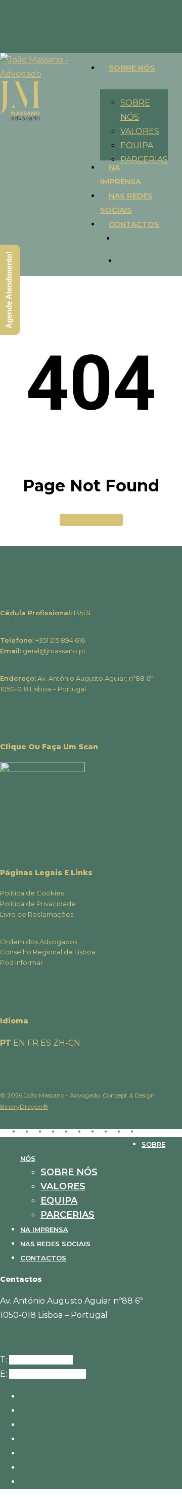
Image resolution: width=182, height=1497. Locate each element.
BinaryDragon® (24, 1106)
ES (45, 1043)
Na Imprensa (44, 1229)
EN (19, 1043)
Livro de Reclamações (36, 914)
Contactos (43, 1258)
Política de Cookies (32, 893)
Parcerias (67, 1214)
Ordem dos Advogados (38, 942)
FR (32, 1043)
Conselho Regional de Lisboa (48, 952)
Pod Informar (21, 962)
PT (5, 1043)
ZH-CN (66, 1043)
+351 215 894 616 (41, 1360)
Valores (62, 1186)
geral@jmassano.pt (47, 1374)
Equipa (58, 1200)
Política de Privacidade (38, 904)
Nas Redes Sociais (55, 1244)
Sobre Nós (69, 1172)
